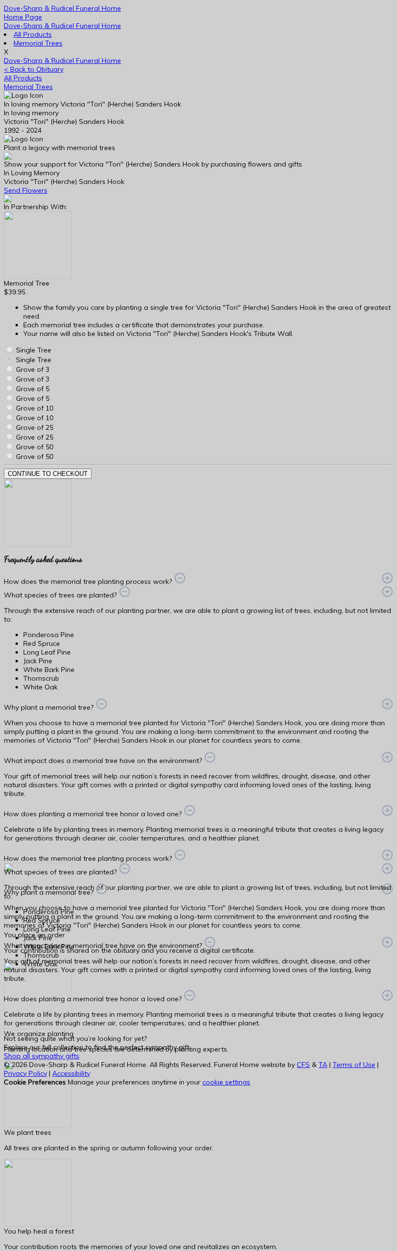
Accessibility (71, 1073)
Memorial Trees (38, 43)
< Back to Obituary (33, 69)
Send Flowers (25, 190)
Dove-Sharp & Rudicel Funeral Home (62, 25)
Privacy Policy (25, 1073)
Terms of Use (354, 1064)
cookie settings (226, 1082)
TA (323, 1064)
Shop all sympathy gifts (41, 1056)
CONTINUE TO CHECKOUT (48, 473)
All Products (33, 34)
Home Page (23, 17)
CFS (303, 1064)
